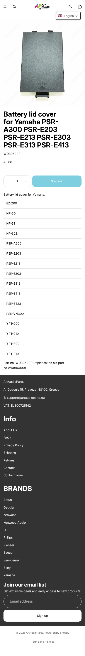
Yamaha (9, 575)
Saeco (7, 552)
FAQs (7, 438)
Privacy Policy (13, 445)
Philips (8, 537)
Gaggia (8, 507)
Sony (7, 567)
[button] (68, 16)
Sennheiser (11, 560)
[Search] (14, 6)
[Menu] (5, 7)
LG (5, 530)
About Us (10, 430)
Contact (9, 468)
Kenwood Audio (14, 522)
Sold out (57, 181)
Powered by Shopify (56, 632)
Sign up (42, 615)
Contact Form (13, 475)
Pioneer (8, 545)
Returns (8, 460)
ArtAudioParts (34, 632)
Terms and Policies (42, 641)
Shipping (9, 452)
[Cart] (80, 6)
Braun (7, 500)
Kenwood (10, 515)
